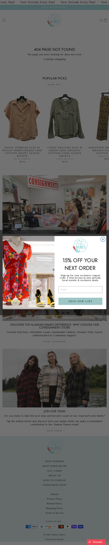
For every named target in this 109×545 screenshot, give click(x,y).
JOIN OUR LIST (80, 301)
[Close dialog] (103, 239)
